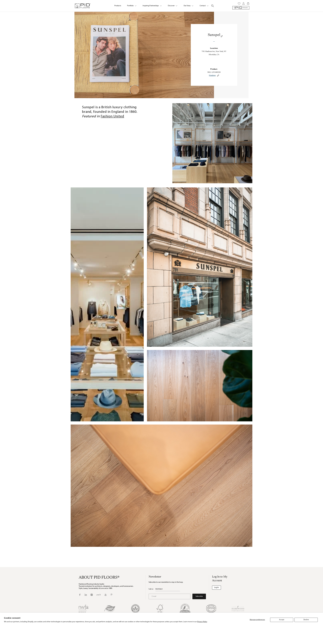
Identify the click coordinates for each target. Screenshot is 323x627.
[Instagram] (92, 595)
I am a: (151, 589)
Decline (306, 620)
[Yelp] (98, 595)
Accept (281, 620)
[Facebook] (80, 595)
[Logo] (82, 5)
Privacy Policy (202, 622)
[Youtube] (105, 595)
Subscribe (199, 596)
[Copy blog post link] (222, 36)
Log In (216, 587)
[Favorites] (239, 3)
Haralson (212, 75)
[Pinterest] (111, 595)
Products (117, 6)
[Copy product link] (218, 76)
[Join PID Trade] (240, 7)
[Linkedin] (86, 595)
